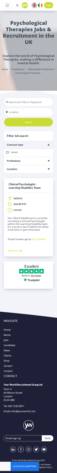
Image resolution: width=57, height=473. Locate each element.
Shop (7, 360)
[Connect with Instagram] (28, 449)
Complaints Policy (43, 467)
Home (5, 69)
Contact (8, 371)
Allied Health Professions (41, 69)
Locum (14, 152)
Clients (7, 355)
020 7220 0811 (15, 406)
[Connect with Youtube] (44, 449)
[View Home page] (28, 425)
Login (49, 5)
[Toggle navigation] (7, 5)
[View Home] (25, 5)
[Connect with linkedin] (13, 449)
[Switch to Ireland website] (40, 5)
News (7, 350)
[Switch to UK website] (34, 5)
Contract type (15, 144)
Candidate (9, 345)
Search (28, 122)
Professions (18, 69)
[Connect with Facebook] (20, 449)
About (7, 335)
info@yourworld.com (23, 411)
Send (47, 438)
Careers (8, 366)
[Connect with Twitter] (36, 449)
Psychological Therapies (27, 72)
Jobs (6, 340)
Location (12, 169)
